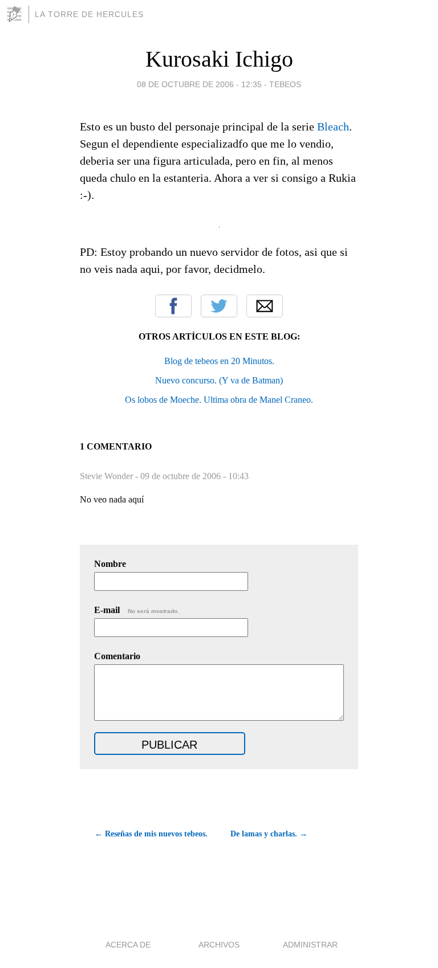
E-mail (136, 610)
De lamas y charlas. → (268, 834)
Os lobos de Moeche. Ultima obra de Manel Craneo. (219, 400)
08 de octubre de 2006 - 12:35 (199, 84)
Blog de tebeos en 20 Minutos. (219, 361)
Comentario (117, 656)
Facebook (173, 306)
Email (264, 306)
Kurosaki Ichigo (219, 59)
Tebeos (285, 84)
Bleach (333, 126)
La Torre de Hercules (89, 14)
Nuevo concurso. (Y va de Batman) (219, 380)
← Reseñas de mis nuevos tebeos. (151, 834)
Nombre (110, 564)
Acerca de (128, 944)
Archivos (219, 944)
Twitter (219, 306)
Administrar (310, 944)
